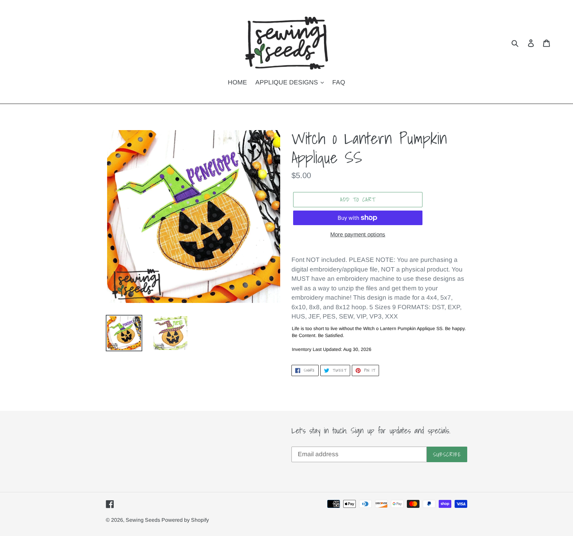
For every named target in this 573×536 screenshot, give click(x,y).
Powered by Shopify (185, 520)
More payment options (357, 234)
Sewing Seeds (143, 520)
